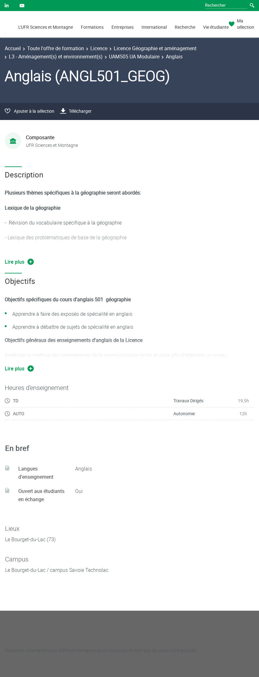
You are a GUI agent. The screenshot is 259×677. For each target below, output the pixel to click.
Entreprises (122, 27)
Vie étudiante (216, 27)
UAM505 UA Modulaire (134, 56)
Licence (98, 48)
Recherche (185, 27)
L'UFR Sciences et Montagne (45, 27)
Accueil (13, 48)
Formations (92, 27)
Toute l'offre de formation (55, 48)
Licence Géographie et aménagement (155, 48)
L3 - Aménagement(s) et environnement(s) (56, 56)
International (154, 27)
